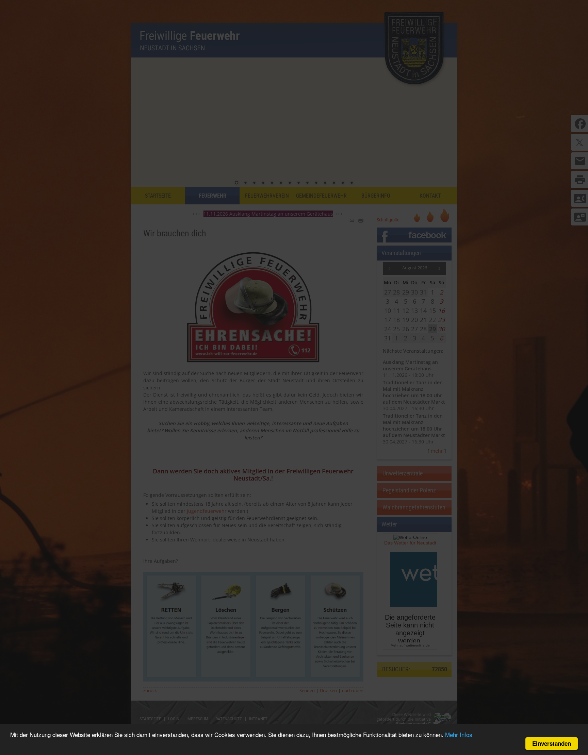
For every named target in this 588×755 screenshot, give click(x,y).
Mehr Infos (458, 734)
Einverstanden (551, 743)
